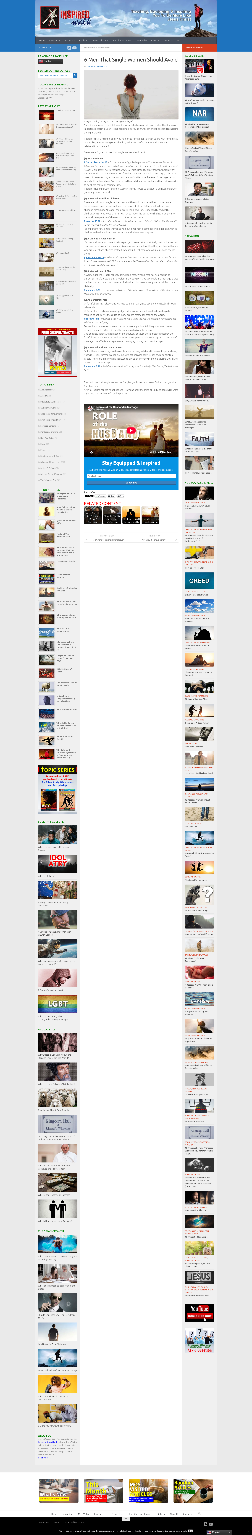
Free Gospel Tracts (99, 40)
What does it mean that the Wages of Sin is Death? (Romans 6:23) (199, 259)
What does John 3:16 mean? (197, 355)
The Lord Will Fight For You (197, 1095)
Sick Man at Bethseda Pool (197, 1295)
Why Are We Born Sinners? (197, 401)
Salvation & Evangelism (50, 462)
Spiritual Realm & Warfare (51, 474)
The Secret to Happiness (196, 880)
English (47, 61)
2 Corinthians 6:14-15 (95, 162)
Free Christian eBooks (122, 40)
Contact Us (168, 40)
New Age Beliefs (47, 438)
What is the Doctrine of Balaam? (54, 1195)
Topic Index (141, 40)
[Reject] (248, 1531)
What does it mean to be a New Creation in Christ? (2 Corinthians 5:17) (199, 538)
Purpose (44, 450)
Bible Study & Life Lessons (51, 402)
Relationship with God (49, 456)
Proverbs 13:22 (92, 221)
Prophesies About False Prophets (55, 1110)
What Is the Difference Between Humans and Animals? (64, 141)
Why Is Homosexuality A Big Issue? (55, 1221)
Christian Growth (47, 408)
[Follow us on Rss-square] (69, 48)
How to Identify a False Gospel (198, 473)
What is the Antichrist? (195, 1121)
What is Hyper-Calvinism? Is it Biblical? (56, 1084)
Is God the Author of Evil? (65, 110)
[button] (178, 40)
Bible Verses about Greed (196, 595)
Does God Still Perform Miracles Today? (57, 1370)
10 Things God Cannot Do (196, 1237)
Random (83, 40)
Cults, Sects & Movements (51, 414)
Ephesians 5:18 (92, 366)
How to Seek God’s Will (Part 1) (199, 934)
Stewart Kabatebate (97, 67)
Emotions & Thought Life (51, 420)
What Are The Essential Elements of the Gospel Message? (195, 425)
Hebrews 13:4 (91, 318)
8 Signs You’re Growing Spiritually (54, 1425)
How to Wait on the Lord (196, 1210)
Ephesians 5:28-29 (94, 257)
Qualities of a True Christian (52, 1344)
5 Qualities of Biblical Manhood (199, 773)
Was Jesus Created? (194, 747)
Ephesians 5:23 (92, 290)
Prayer (43, 444)
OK (190, 1531)
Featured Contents (48, 426)
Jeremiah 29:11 (45, 98)
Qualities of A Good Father (197, 723)
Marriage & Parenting (97, 47)
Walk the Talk (191, 827)
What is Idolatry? (46, 876)
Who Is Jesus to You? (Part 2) (197, 286)
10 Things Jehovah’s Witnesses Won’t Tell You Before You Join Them (199, 175)
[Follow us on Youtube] (74, 48)
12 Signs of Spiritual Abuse (197, 699)
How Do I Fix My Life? (194, 568)
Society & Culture (47, 468)
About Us (155, 40)
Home (42, 40)
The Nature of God (48, 480)
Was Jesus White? (62, 253)
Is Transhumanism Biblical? (66, 210)
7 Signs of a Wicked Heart (50, 990)
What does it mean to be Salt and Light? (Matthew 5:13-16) (65, 155)
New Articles (54, 40)
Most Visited (69, 40)
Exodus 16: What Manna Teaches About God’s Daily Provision (66, 184)
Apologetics (45, 390)
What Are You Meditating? (196, 910)
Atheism (44, 396)
